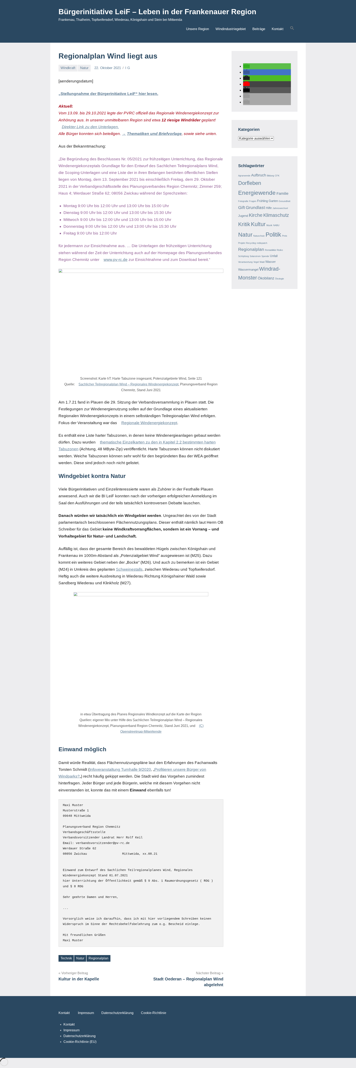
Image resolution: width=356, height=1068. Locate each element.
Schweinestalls (129, 569)
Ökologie (279, 278)
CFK (277, 175)
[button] (292, 28)
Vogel (256, 262)
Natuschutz (259, 236)
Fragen (252, 201)
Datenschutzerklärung (117, 1013)
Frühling (262, 201)
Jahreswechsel (280, 208)
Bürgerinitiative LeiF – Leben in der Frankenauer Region (157, 11)
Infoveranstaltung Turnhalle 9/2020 (120, 769)
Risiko (280, 250)
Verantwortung (245, 262)
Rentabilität (270, 250)
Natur (84, 68)
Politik (273, 234)
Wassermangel (248, 269)
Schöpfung (243, 256)
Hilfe (269, 208)
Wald (262, 262)
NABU (276, 225)
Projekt (241, 243)
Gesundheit (284, 201)
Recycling (251, 243)
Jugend (243, 215)
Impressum (86, 1013)
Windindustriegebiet (230, 29)
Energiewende (257, 192)
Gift (241, 207)
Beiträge (258, 29)
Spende (265, 256)
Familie (282, 193)
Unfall (274, 256)
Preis (284, 236)
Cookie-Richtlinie (153, 1013)
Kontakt (277, 29)
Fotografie (243, 201)
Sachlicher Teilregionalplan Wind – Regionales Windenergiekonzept (128, 384)
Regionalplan (98, 958)
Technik (66, 958)
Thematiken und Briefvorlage (154, 133)
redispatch (262, 243)
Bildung (270, 175)
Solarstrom (255, 256)
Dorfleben (249, 183)
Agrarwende (244, 175)
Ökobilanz (266, 278)
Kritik (244, 224)
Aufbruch (258, 175)
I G (127, 68)
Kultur (258, 224)
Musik (269, 225)
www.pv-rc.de (116, 259)
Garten (273, 201)
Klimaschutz (276, 215)
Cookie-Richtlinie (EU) (79, 1041)
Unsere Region (197, 29)
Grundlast (255, 207)
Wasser (270, 261)
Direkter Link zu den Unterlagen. (90, 127)
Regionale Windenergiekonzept (149, 423)
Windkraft (68, 68)
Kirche (255, 215)
